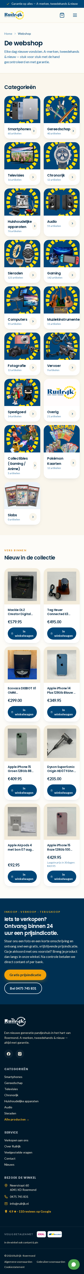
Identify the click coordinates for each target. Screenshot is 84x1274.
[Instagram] (20, 1054)
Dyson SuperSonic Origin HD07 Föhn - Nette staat (61, 771)
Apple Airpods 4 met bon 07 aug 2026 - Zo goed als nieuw (22, 851)
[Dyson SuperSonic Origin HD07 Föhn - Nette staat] (62, 743)
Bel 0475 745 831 (23, 988)
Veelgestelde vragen (18, 1152)
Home (8, 33)
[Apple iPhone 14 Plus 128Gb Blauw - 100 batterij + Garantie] (62, 665)
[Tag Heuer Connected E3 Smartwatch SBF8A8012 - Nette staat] (62, 586)
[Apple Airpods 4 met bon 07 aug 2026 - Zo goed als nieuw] (22, 822)
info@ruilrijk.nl (19, 1203)
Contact (10, 1158)
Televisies (11, 1089)
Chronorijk (11, 1095)
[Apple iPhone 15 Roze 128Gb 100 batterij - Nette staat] (62, 822)
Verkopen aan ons (16, 1140)
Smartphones (13, 1077)
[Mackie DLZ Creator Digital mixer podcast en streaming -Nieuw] (22, 586)
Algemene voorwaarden (18, 1261)
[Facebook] (8, 1054)
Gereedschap (13, 1083)
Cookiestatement (14, 1267)
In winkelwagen (24, 633)
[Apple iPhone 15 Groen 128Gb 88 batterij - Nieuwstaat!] (22, 743)
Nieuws (9, 1164)
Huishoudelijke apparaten (21, 1101)
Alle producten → (16, 1119)
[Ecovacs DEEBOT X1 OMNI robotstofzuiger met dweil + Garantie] (22, 665)
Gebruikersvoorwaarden (51, 1261)
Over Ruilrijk (12, 1146)
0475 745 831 (19, 1196)
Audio (8, 1107)
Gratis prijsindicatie (25, 975)
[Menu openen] (75, 15)
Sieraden (10, 1113)
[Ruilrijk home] (14, 15)
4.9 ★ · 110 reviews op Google (30, 1211)
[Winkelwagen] (62, 15)
